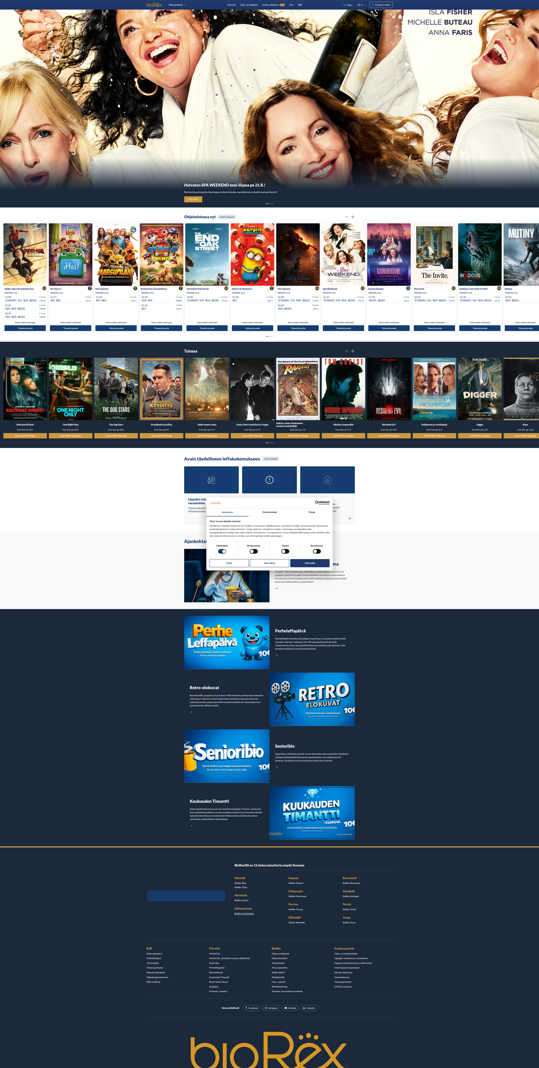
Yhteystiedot (278, 963)
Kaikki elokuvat (227, 217)
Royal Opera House (218, 981)
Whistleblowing (279, 986)
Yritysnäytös (153, 963)
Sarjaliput (214, 986)
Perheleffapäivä (216, 967)
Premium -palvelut (218, 991)
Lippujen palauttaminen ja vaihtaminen (353, 963)
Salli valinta (269, 563)
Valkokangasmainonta (157, 977)
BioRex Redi (240, 883)
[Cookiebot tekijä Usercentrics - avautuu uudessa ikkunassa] (317, 503)
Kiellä (229, 563)
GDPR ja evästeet (343, 986)
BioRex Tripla (241, 887)
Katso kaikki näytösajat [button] (25, 322)
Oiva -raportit (278, 981)
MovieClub (214, 953)
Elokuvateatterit (154, 953)
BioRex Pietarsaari (297, 896)
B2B (300, 4)
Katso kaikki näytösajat (25, 435)
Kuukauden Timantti (219, 977)
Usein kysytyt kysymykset (347, 967)
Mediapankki (278, 977)
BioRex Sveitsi (241, 900)
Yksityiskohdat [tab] (269, 512)
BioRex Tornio (349, 909)
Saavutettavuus (342, 977)
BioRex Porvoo (296, 909)
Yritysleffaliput (154, 958)
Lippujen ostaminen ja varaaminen (351, 958)
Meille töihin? (278, 972)
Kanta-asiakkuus (273, 4)
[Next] (352, 217)
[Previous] (347, 217)
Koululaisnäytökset (156, 972)
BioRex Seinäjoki (351, 896)
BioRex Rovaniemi (351, 883)
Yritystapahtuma (155, 967)
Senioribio (214, 963)
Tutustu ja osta (25, 328)
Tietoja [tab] (311, 512)
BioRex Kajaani (296, 883)
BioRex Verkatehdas (244, 913)
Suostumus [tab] (227, 512)
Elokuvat (231, 4)
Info (291, 4)
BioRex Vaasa (349, 922)
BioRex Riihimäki (297, 922)
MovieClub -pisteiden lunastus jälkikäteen (229, 958)
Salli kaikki (310, 563)
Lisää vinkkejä (271, 459)
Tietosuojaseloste (342, 981)
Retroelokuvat (216, 972)
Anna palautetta (279, 967)
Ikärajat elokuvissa (343, 972)
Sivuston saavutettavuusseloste (287, 991)
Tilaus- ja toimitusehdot (346, 953)
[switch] (254, 551)
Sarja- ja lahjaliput (249, 4)
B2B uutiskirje (153, 981)
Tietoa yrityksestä (280, 953)
